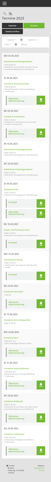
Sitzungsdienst (39, 469)
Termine (34, 25)
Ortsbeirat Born (11, 338)
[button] (41, 100)
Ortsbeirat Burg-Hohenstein (16, 83)
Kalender (12, 25)
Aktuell (24, 44)
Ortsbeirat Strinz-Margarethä (17, 320)
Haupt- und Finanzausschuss (17, 230)
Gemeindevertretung (13, 259)
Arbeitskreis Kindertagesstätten (18, 61)
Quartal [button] (11, 39)
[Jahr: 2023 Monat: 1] (21, 39)
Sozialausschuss (11, 189)
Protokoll (12, 202)
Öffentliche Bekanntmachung (16, 100)
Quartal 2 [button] (32, 39)
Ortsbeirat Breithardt (13, 401)
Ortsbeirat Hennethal (13, 291)
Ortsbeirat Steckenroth (14, 116)
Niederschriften (12, 31)
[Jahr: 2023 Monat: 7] (16, 44)
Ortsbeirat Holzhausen (14, 434)
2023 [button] (7, 44)
